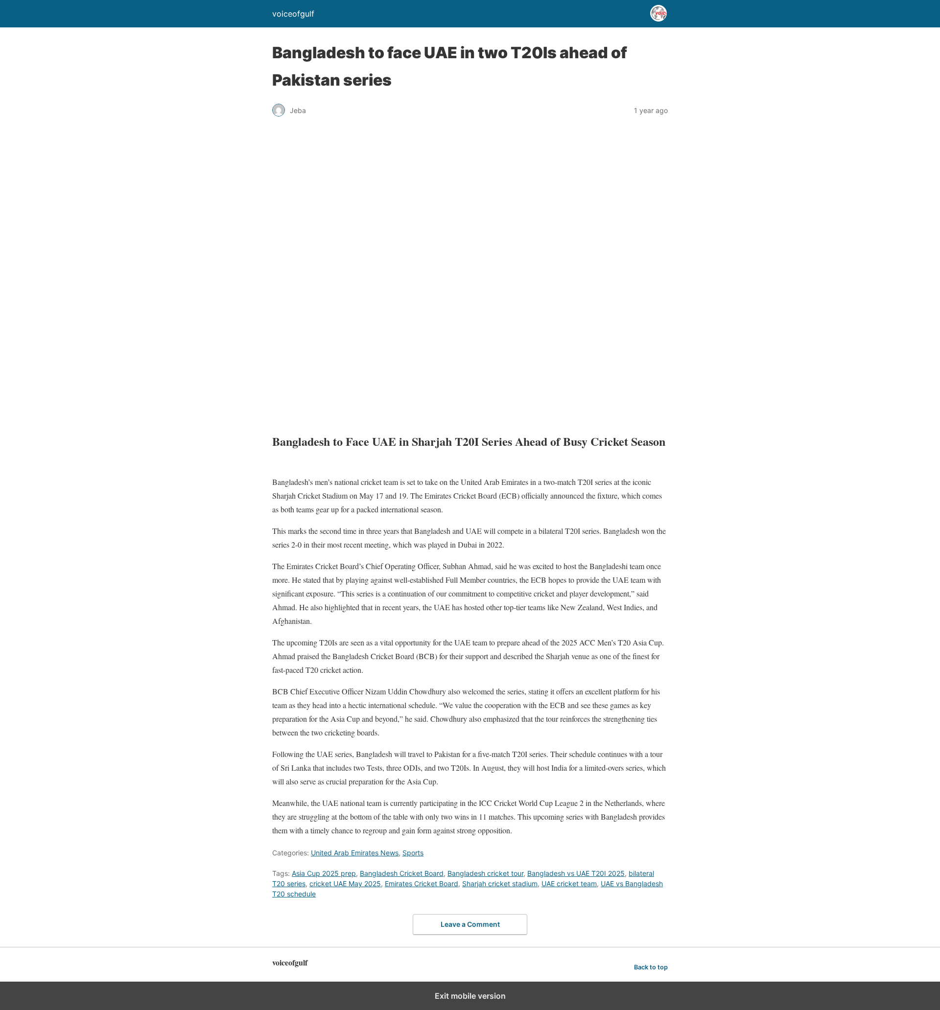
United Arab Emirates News (355, 853)
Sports (412, 853)
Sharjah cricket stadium (500, 883)
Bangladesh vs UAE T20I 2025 (576, 873)
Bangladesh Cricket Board (402, 873)
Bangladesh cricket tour (485, 873)
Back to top (651, 967)
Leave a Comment (470, 924)
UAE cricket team (569, 883)
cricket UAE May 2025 (345, 883)
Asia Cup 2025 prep (324, 873)
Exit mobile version (470, 996)
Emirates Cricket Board (421, 883)
